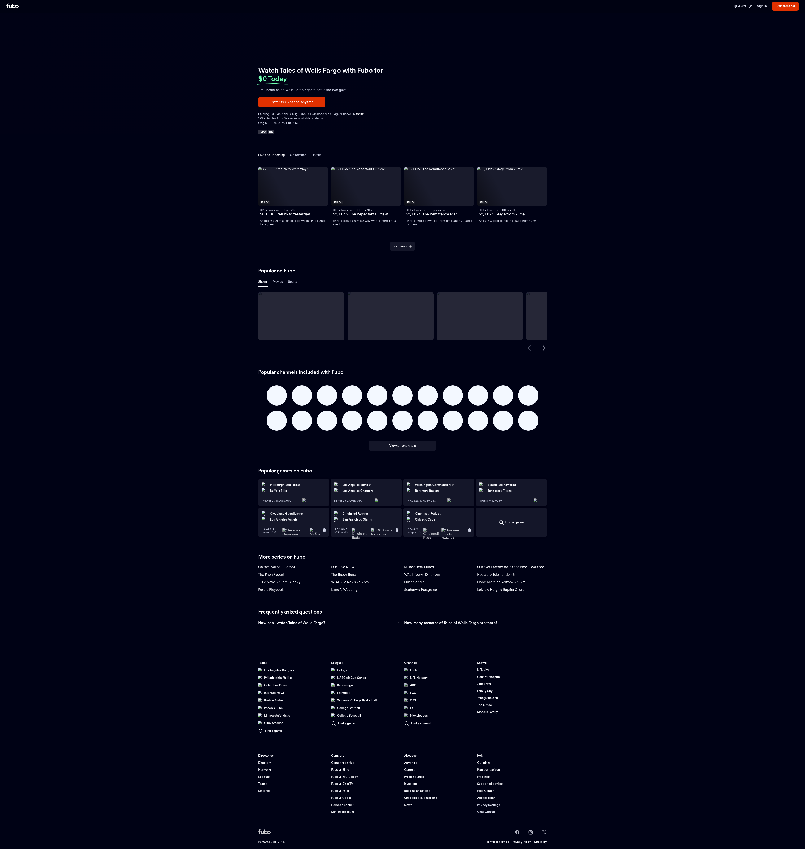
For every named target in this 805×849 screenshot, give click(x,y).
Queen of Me (414, 582)
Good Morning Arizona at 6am (501, 582)
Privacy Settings (488, 805)
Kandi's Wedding (344, 590)
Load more (400, 246)
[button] (293, 186)
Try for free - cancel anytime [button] (292, 102)
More (360, 114)
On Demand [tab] (298, 155)
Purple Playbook (271, 590)
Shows (263, 281)
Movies (278, 281)
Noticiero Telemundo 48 (496, 575)
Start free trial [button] (785, 6)
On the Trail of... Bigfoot (276, 567)
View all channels (402, 446)
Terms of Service (498, 842)
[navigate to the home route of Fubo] (12, 6)
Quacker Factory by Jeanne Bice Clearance (510, 567)
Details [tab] (317, 155)
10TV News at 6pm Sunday (279, 582)
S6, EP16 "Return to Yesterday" (286, 214)
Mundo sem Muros (419, 567)
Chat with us (486, 812)
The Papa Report (271, 575)
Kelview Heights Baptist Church (501, 590)
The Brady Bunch (344, 575)
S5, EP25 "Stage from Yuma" (502, 214)
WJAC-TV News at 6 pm (350, 582)
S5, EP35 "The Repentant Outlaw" (361, 214)
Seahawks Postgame (420, 590)
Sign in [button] (762, 6)
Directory (540, 842)
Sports (292, 281)
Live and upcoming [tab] (271, 155)
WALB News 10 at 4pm (422, 575)
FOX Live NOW (343, 567)
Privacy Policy (521, 842)
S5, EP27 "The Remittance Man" (432, 214)
